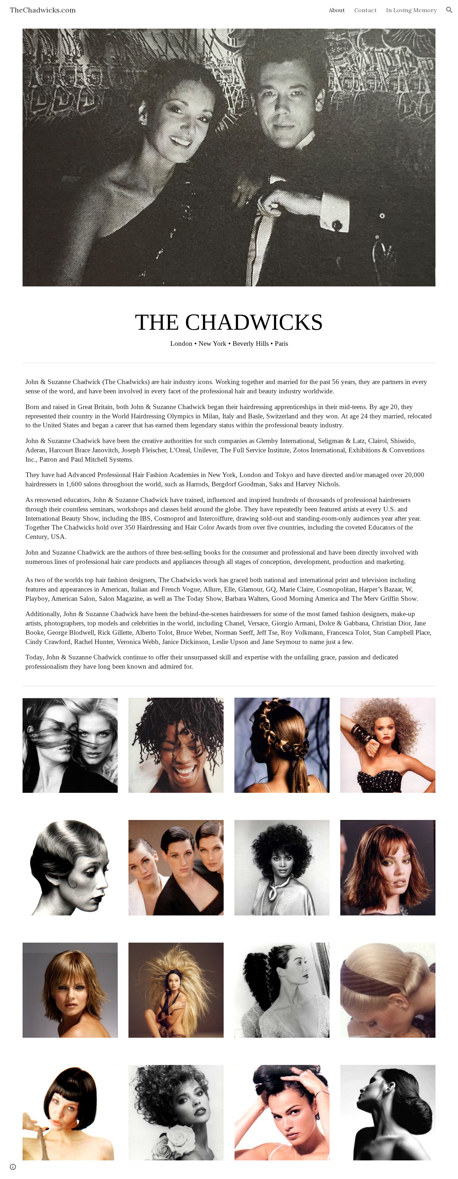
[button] (449, 10)
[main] (229, 327)
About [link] (337, 10)
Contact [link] (365, 10)
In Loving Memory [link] (411, 10)
